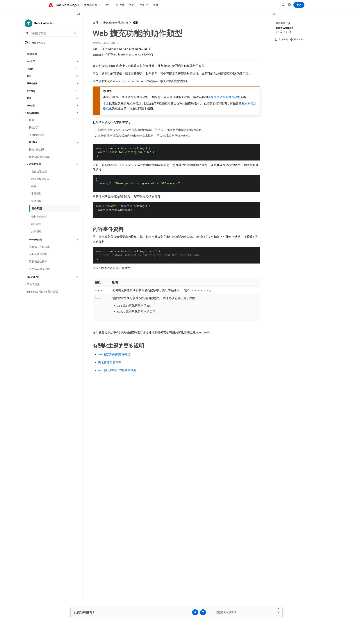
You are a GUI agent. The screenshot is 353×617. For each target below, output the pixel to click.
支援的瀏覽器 (36, 134)
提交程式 (33, 142)
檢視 (160, 130)
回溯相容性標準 (38, 261)
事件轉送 (31, 90)
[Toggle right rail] (274, 14)
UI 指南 (30, 68)
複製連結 (298, 39)
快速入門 (31, 61)
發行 (29, 76)
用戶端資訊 (32, 83)
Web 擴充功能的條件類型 (114, 354)
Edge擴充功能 (35, 239)
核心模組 (36, 224)
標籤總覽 (32, 54)
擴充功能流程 (39, 171)
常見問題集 (33, 284)
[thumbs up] (195, 612)
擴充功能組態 (36, 149)
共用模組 (36, 231)
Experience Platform (115, 22)
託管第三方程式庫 (39, 246)
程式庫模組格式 (40, 179)
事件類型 (36, 193)
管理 (29, 98)
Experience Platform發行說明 (42, 291)
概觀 (31, 120)
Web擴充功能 (35, 164)
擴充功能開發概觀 (109, 362)
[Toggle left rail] (78, 14)
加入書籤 (283, 39)
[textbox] (51, 33)
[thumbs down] (203, 612)
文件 (96, 22)
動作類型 (37, 208)
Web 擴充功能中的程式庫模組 (117, 370)
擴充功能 (31, 105)
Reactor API (33, 277)
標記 (135, 22)
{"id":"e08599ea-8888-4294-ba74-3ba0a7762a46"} (126, 48)
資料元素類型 (39, 216)
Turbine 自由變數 (38, 254)
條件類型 (36, 201)
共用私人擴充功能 (39, 268)
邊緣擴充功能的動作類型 (224, 97)
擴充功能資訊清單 (39, 156)
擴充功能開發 (33, 112)
